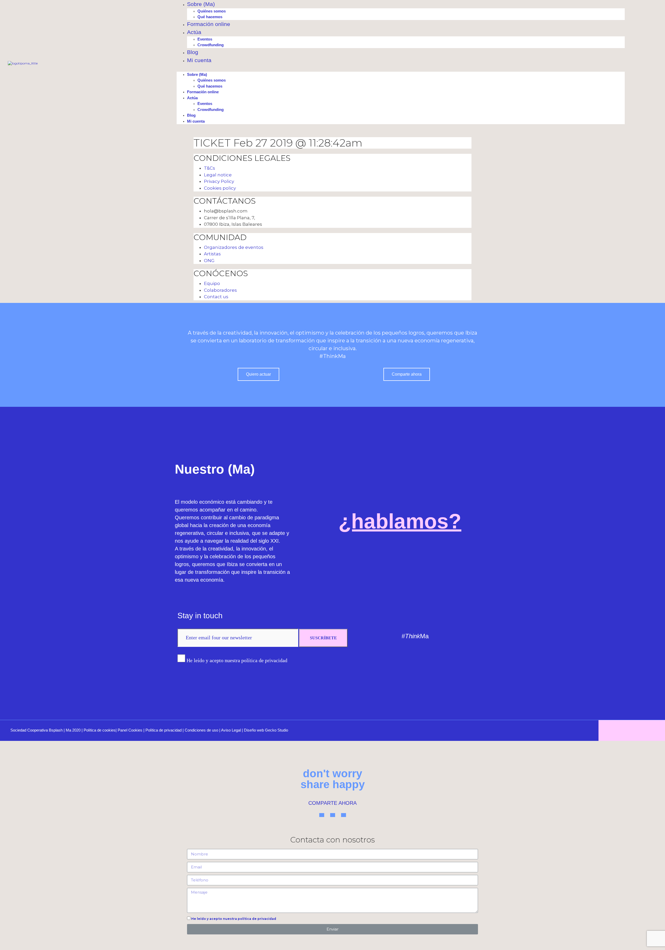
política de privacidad (257, 919)
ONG (209, 260)
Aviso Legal (231, 730)
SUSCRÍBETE (323, 638)
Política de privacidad (163, 730)
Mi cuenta (199, 60)
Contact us (216, 296)
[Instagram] (473, 636)
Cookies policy (220, 188)
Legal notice (218, 174)
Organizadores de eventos (233, 247)
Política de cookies (100, 730)
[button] (401, 69)
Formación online (208, 24)
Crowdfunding (210, 45)
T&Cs (209, 168)
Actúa (194, 32)
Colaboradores (220, 290)
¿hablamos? (399, 521)
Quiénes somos (211, 11)
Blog (192, 52)
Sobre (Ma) (201, 4)
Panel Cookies (130, 730)
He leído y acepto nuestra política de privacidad (237, 660)
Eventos (204, 39)
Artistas (212, 253)
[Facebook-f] (491, 636)
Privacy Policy (219, 181)
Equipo (212, 283)
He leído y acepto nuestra (233, 919)
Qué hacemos (209, 17)
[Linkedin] (455, 636)
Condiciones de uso (201, 730)
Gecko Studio (276, 730)
